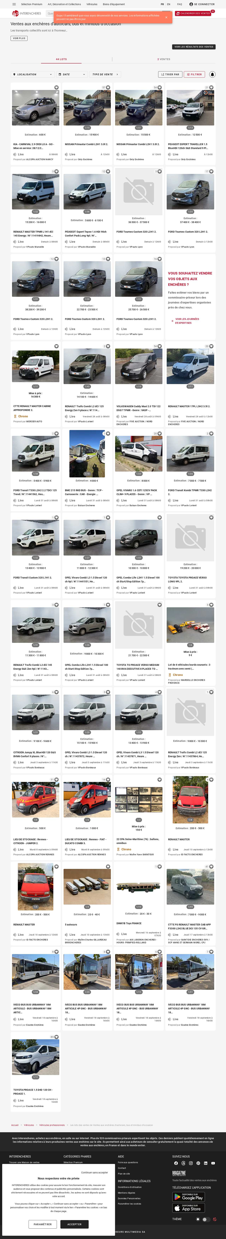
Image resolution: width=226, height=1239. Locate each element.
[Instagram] (191, 1163)
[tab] (61, 59)
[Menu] (14, 4)
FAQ (179, 4)
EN (168, 4)
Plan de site (124, 1174)
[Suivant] (106, 107)
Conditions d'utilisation (130, 1187)
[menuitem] (31, 4)
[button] (33, 74)
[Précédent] (68, 107)
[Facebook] (176, 1163)
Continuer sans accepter (94, 1172)
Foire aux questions (128, 1162)
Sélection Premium (73, 1162)
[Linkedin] (206, 1163)
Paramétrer (43, 1224)
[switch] (207, 1219)
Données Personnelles (129, 1198)
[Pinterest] (198, 1163)
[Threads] (183, 1163)
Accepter (74, 1224)
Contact (122, 1168)
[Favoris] (56, 87)
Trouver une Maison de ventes (24, 1162)
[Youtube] (213, 1163)
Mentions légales (126, 1193)
